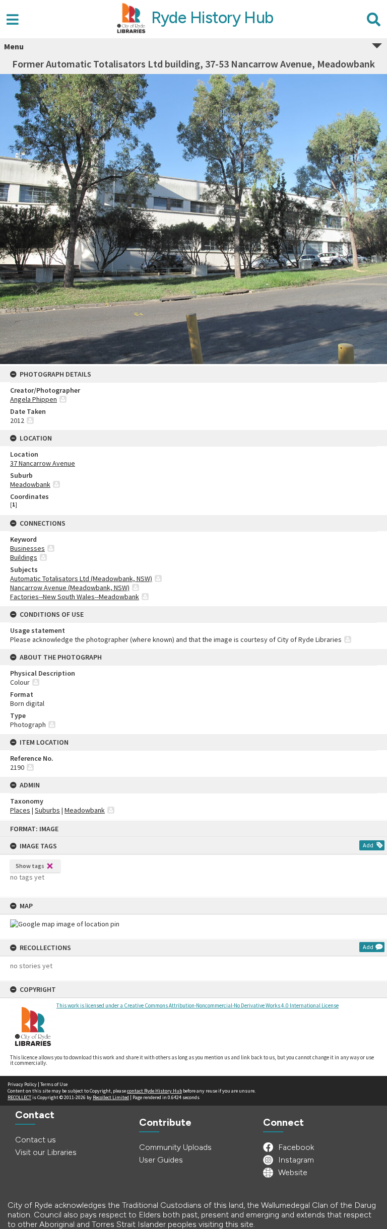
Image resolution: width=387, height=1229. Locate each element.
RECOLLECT (19, 1097)
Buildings (23, 557)
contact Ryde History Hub (154, 1091)
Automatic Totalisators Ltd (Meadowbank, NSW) (81, 578)
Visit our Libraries (46, 1152)
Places (20, 810)
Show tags (30, 866)
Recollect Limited (111, 1097)
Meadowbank (30, 484)
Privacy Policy (22, 1084)
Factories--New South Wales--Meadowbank (74, 596)
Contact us (35, 1139)
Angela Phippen (33, 399)
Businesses (27, 548)
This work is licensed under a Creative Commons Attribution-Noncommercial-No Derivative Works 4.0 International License (197, 1005)
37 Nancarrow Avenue (42, 463)
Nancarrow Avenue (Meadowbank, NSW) (70, 587)
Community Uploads (175, 1147)
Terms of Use (54, 1084)
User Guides (161, 1160)
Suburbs (47, 810)
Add (368, 845)
